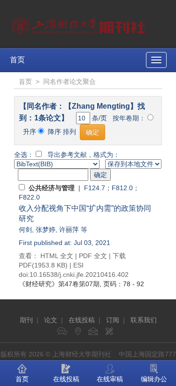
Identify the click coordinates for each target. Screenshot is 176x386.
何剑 (25, 229)
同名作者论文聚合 (69, 81)
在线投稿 (82, 320)
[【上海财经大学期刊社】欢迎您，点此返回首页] (79, 23)
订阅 (112, 320)
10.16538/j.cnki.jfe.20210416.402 (79, 274)
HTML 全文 (56, 256)
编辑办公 (154, 379)
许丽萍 (69, 229)
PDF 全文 (93, 256)
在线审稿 (110, 379)
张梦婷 (45, 229)
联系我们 (143, 320)
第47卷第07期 (59, 284)
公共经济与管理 (52, 188)
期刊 (26, 320)
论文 (50, 320)
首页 (17, 60)
